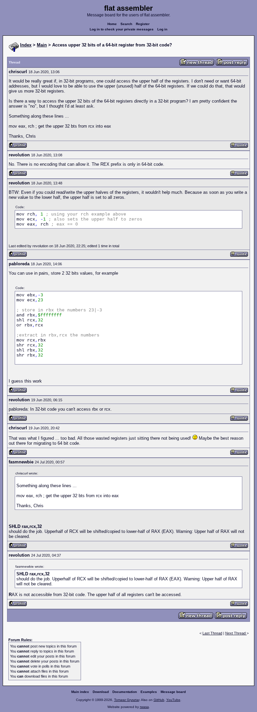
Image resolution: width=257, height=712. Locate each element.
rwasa (144, 707)
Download (101, 692)
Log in (162, 29)
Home (112, 24)
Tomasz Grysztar (126, 700)
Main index (80, 692)
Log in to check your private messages (122, 29)
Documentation (124, 692)
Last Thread (212, 633)
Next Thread (236, 633)
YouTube (173, 700)
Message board (173, 692)
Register (143, 24)
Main (42, 44)
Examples (149, 692)
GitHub (159, 700)
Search (126, 24)
